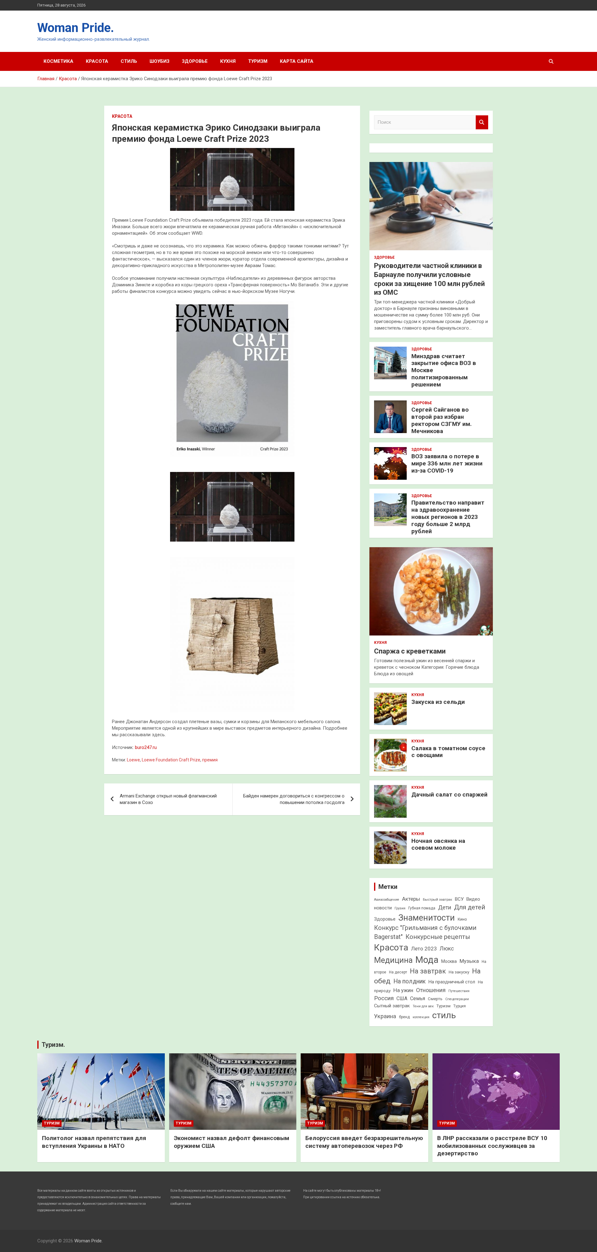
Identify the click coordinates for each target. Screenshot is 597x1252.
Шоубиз (159, 61)
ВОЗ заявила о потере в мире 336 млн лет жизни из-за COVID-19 (447, 463)
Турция (459, 1006)
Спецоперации (457, 999)
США (401, 998)
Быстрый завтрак (437, 899)
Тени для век (423, 1006)
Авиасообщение (386, 900)
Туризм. (53, 1044)
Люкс (447, 948)
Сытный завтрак (392, 1006)
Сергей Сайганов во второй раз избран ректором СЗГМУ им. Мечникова (441, 420)
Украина (385, 1016)
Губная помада (421, 908)
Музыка (469, 961)
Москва (449, 961)
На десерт (398, 972)
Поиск (482, 122)
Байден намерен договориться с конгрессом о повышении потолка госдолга (294, 799)
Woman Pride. (75, 28)
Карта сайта (296, 61)
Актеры (411, 899)
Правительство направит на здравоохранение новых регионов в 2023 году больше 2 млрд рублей (447, 516)
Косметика (58, 61)
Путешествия (459, 991)
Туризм (257, 61)
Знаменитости (426, 918)
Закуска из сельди (438, 701)
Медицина (393, 960)
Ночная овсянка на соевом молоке (438, 844)
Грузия (400, 908)
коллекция (421, 1017)
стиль (444, 1015)
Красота (97, 61)
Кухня (228, 61)
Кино (462, 919)
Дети (444, 907)
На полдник (409, 981)
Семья (417, 998)
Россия (384, 998)
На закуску (459, 972)
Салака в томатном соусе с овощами (448, 752)
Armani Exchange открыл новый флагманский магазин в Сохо (168, 799)
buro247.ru (146, 747)
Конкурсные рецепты (437, 936)
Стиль (129, 61)
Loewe (133, 759)
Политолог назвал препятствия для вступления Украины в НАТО (94, 1141)
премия (210, 759)
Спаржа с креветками (410, 651)
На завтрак (428, 971)
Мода (426, 959)
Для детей (469, 907)
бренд (404, 1017)
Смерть (435, 998)
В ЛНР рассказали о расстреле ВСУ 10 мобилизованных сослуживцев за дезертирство (492, 1145)
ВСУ (459, 899)
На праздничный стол (451, 982)
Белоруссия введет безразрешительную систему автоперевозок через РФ (364, 1141)
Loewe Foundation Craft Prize (171, 759)
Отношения (431, 990)
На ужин (403, 990)
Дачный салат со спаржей (449, 794)
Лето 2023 (424, 948)
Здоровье (195, 61)
